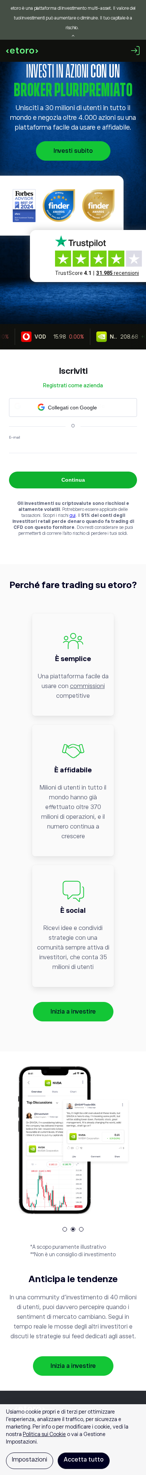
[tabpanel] (73, 1140)
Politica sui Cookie (44, 1434)
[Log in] (135, 50)
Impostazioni (29, 1459)
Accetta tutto (84, 1459)
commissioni (87, 686)
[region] (73, 1439)
